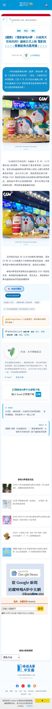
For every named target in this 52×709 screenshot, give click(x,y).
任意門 (8, 613)
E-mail (7, 377)
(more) (31, 601)
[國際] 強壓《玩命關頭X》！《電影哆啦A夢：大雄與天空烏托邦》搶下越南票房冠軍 (26, 430)
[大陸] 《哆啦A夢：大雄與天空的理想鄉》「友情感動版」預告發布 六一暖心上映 (25, 413)
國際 (19, 31)
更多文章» (20, 377)
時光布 (24, 613)
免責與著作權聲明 (41, 691)
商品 (26, 31)
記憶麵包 (31, 613)
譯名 (25, 691)
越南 (37, 302)
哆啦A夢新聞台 (31, 20)
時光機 (13, 613)
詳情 (27, 335)
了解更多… (30, 706)
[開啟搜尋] (47, 5)
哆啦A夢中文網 (18, 20)
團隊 (11, 691)
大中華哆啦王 (35, 55)
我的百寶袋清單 (13, 295)
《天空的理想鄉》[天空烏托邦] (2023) (20, 309)
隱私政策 (31, 691)
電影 (33, 31)
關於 (6, 691)
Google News (15, 319)
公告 (16, 691)
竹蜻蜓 (19, 613)
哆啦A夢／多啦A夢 (25, 302)
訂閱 (38, 394)
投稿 (29, 694)
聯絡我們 (24, 694)
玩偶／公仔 (9, 302)
